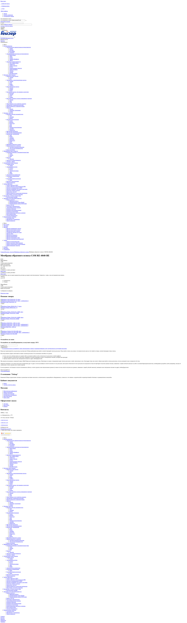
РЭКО (10, 173)
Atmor (10, 56)
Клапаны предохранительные (13, 210)
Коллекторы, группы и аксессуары (12, 195)
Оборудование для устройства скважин (16, 103)
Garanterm (11, 52)
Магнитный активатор (12, 131)
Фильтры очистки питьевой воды (14, 114)
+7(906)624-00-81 (5, 6)
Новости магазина (8, 392)
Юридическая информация (10, 391)
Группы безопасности (11, 215)
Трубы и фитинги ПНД (12, 185)
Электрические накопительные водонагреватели (18, 47)
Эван (10, 172)
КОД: (2, 259)
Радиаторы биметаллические (13, 178)
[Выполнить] (26, 20)
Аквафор (11, 117)
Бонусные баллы (8, 396)
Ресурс (11, 169)
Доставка (6, 225)
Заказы (5, 13)
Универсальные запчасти (15, 68)
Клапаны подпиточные (12, 211)
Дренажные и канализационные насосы (16, 80)
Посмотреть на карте (6, 428)
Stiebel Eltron (12, 55)
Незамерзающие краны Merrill (16, 202)
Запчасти (8, 107)
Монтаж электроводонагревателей (15, 239)
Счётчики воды (10, 218)
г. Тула (2, 8)
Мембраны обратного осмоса (13, 144)
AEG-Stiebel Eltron (13, 63)
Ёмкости (8, 157)
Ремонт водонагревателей (12, 241)
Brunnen (11, 122)
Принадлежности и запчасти (13, 145)
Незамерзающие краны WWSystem (18, 203)
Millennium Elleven (13, 201)
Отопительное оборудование (11, 163)
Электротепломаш (13, 170)
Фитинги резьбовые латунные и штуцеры (16, 189)
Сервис (5, 240)
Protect (11, 90)
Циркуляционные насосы (12, 86)
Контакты (6, 248)
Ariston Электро (13, 65)
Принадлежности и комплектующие (15, 106)
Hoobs (10, 84)
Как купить (6, 224)
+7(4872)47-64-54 (5, 3)
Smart (10, 177)
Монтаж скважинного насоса (13, 228)
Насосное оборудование (9, 74)
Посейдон (11, 139)
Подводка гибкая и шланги (13, 190)
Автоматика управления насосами (15, 105)
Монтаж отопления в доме (13, 237)
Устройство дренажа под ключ (14, 232)
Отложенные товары (9, 16)
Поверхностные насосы (12, 76)
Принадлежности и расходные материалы (16, 193)
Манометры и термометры (13, 219)
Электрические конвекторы (13, 174)
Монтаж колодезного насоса (13, 229)
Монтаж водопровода (11, 235)
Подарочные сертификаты (10, 395)
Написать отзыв (5, 293)
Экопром (11, 159)
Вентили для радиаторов (12, 181)
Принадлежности (10, 182)
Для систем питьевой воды (16, 148)
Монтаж (6, 227)
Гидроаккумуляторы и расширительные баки (17, 152)
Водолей (11, 93)
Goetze (11, 120)
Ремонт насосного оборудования (14, 243)
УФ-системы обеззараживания (14, 132)
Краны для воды (10, 199)
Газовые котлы (10, 164)
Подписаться (4, 347)
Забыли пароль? (8, 24)
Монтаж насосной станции (13, 231)
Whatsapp (7, 371)
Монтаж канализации (11, 236)
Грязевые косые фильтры (15, 127)
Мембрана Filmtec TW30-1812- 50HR (10, 313)
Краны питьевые (10, 149)
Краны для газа (10, 205)
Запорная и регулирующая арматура (12, 198)
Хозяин (11, 89)
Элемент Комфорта (14, 59)
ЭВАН (11, 60)
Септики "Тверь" (10, 161)
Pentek (10, 136)
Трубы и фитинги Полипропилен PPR (16, 186)
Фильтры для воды (8, 113)
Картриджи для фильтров (12, 134)
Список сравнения (8, 15)
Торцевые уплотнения (14, 110)
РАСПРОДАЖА (13, 73)
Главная (3, 252)
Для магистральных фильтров (16, 147)
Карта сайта (6, 397)
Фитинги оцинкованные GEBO (14, 187)
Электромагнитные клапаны (13, 207)
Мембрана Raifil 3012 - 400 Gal (8, 327)
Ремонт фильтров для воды (13, 245)
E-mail (2, 23)
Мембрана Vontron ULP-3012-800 (9, 333)
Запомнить (4, 30)
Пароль (2, 24)
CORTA (11, 85)
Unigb (10, 153)
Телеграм (3, 371)
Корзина (3, 40)
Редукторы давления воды (13, 206)
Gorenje (11, 72)
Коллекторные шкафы (11, 197)
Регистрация (7, 21)
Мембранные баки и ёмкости (11, 151)
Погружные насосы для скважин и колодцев (17, 92)
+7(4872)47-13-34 (4, 422)
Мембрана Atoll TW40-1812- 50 (8, 302)
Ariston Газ (12, 64)
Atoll (10, 115)
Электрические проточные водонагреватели (17, 53)
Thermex (11, 50)
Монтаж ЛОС (9, 233)
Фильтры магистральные (12, 119)
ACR (10, 82)
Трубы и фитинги (8, 184)
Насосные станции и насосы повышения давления (19, 98)
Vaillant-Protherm (13, 69)
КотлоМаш (12, 51)
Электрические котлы (11, 166)
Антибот (3, 27)
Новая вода (12, 130)
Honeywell (11, 123)
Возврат (6, 406)
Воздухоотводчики (11, 214)
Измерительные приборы (10, 216)
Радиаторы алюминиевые (12, 176)
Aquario (11, 77)
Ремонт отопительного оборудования (15, 244)
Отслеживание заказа (6, 20)
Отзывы (6, 246)
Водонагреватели (8, 46)
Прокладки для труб (11, 191)
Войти (2, 21)
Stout (10, 156)
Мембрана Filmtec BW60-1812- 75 (9, 307)
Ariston (11, 48)
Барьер (11, 118)
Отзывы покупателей (9, 393)
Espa (10, 78)
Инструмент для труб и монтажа (14, 194)
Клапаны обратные (11, 209)
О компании (7, 249)
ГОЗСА (11, 67)
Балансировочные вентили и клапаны (15, 212)
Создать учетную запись (7, 26)
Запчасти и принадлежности (13, 61)
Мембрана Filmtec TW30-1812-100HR (10, 318)
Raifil (10, 126)
